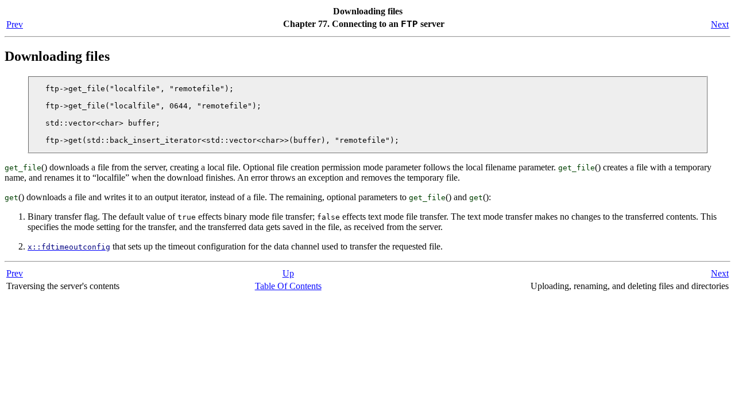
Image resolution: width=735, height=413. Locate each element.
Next (720, 24)
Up (288, 273)
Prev (14, 24)
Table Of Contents (288, 286)
